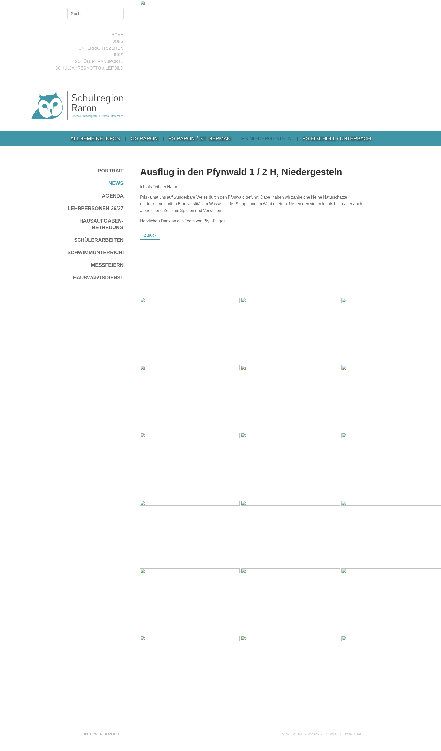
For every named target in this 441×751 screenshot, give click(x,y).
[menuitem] (95, 138)
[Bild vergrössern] (190, 331)
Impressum (291, 734)
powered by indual (343, 734)
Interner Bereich (99, 734)
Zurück (150, 235)
